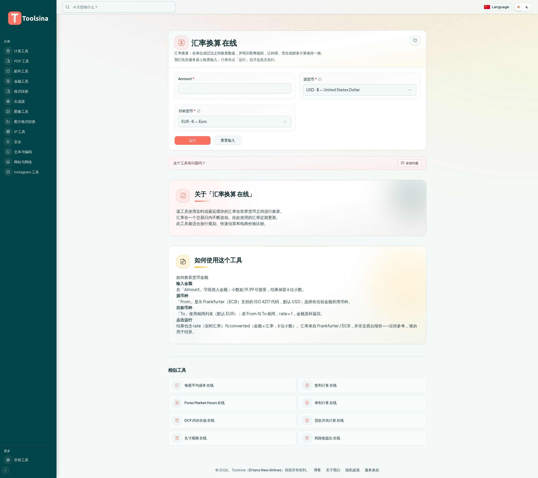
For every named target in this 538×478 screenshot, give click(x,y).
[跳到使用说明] (415, 41)
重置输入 (228, 140)
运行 (192, 140)
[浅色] (518, 7)
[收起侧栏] (5, 470)
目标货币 (187, 111)
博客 (317, 470)
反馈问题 (412, 163)
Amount (186, 78)
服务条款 (372, 470)
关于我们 (333, 470)
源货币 (310, 79)
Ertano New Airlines (265, 470)
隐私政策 (352, 470)
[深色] (527, 7)
